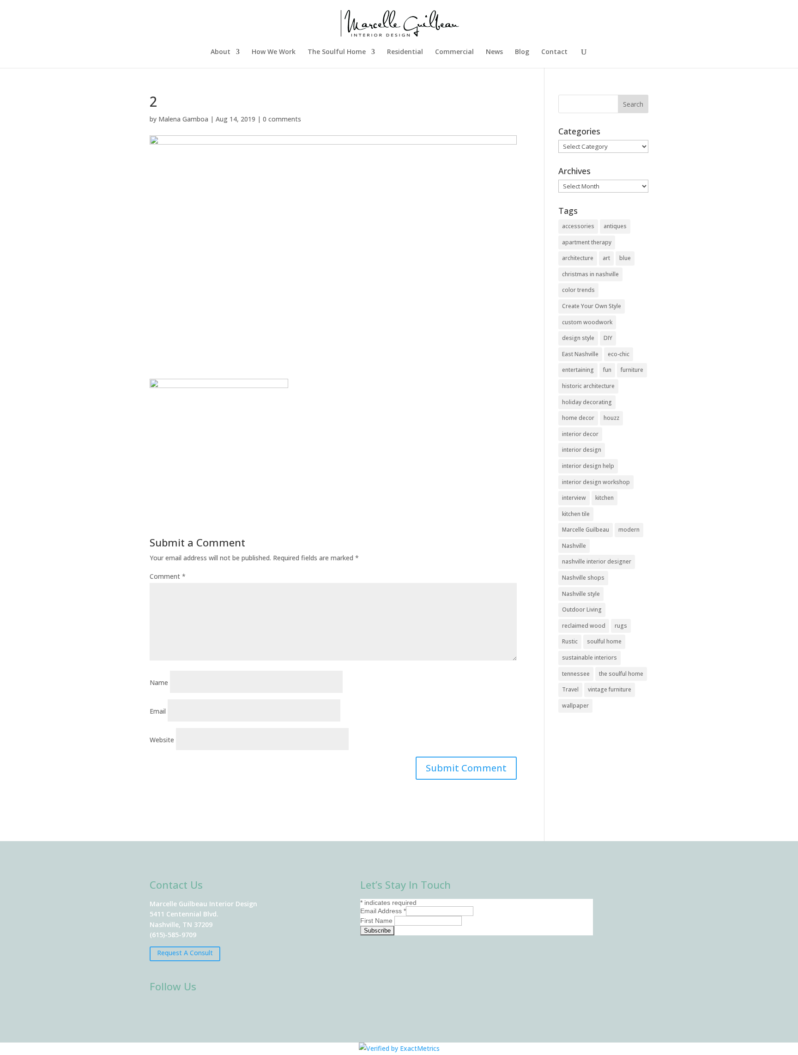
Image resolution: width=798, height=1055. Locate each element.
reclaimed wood (583, 626)
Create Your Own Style (591, 306)
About (220, 52)
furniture (632, 370)
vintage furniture (609, 689)
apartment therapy (586, 242)
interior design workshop (596, 482)
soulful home (604, 641)
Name (159, 682)
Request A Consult (185, 952)
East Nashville (580, 354)
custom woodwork (587, 322)
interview (574, 498)
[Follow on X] (213, 1010)
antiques (615, 226)
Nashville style (581, 594)
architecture (577, 258)
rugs (621, 626)
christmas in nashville (590, 274)
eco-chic (618, 354)
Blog (522, 52)
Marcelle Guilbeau (585, 530)
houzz (611, 418)
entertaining (578, 370)
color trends (578, 290)
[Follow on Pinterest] (240, 1010)
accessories (578, 226)
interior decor (580, 434)
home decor (578, 418)
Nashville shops (583, 578)
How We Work (274, 52)
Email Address (383, 911)
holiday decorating (587, 402)
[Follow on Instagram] (186, 1010)
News (494, 52)
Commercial (454, 52)
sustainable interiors (589, 657)
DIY (608, 338)
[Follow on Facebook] (160, 1010)
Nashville (574, 546)
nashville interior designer (596, 561)
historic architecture (588, 386)
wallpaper (575, 705)
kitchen (604, 498)
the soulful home (621, 674)
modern (629, 530)
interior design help (588, 466)
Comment (168, 576)
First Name (377, 920)
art (606, 258)
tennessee (576, 674)
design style (578, 338)
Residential (405, 52)
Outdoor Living (582, 609)
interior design (581, 450)
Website (162, 739)
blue (625, 258)
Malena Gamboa (183, 119)
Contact (554, 52)
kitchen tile (576, 514)
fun (607, 370)
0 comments (282, 119)
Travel (570, 689)
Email (158, 711)
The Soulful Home (337, 52)
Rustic (570, 641)
